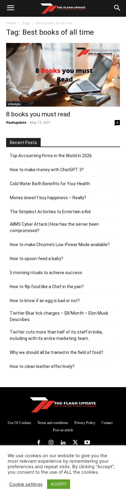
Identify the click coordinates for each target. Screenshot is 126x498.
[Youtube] (87, 443)
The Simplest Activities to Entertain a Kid (50, 211)
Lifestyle (14, 104)
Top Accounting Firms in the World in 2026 (51, 155)
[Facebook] (39, 443)
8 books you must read (38, 114)
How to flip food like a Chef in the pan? (47, 286)
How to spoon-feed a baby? (36, 258)
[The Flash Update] (63, 404)
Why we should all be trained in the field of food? (56, 352)
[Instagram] (51, 443)
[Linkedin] (63, 443)
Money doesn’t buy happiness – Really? (48, 197)
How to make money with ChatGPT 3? (47, 169)
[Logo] (63, 8)
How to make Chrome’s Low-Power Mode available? (60, 244)
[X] (75, 443)
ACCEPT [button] (58, 484)
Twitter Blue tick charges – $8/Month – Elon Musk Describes (59, 316)
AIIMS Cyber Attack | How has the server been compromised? (54, 227)
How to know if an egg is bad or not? (45, 300)
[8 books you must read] (63, 75)
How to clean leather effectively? (42, 366)
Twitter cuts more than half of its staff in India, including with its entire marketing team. (56, 335)
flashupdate (16, 122)
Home (11, 23)
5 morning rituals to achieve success (46, 272)
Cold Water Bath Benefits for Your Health (50, 183)
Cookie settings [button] (26, 484)
